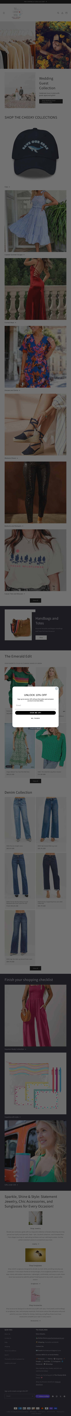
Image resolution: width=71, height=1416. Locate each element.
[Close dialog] (56, 688)
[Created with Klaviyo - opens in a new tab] (35, 728)
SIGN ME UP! (35, 713)
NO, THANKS (35, 718)
